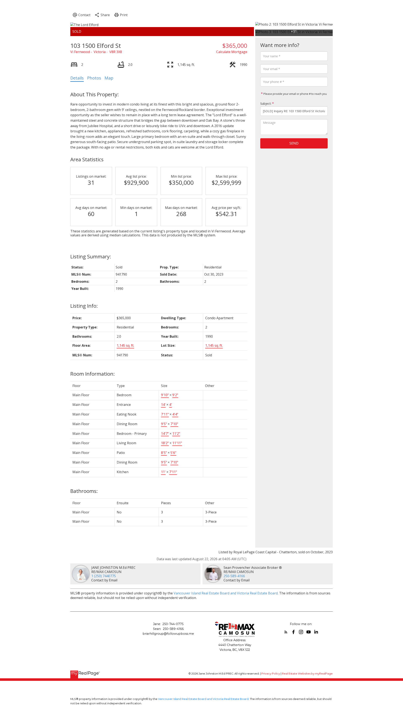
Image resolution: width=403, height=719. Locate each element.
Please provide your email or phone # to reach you (295, 94)
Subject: (265, 104)
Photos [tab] (94, 78)
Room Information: (92, 373)
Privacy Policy (270, 673)
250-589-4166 (234, 576)
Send (293, 143)
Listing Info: (84, 305)
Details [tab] (77, 78)
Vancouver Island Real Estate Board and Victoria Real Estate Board (226, 593)
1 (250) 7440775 (103, 576)
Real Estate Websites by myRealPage (307, 673)
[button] (286, 632)
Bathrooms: (84, 490)
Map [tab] (109, 78)
